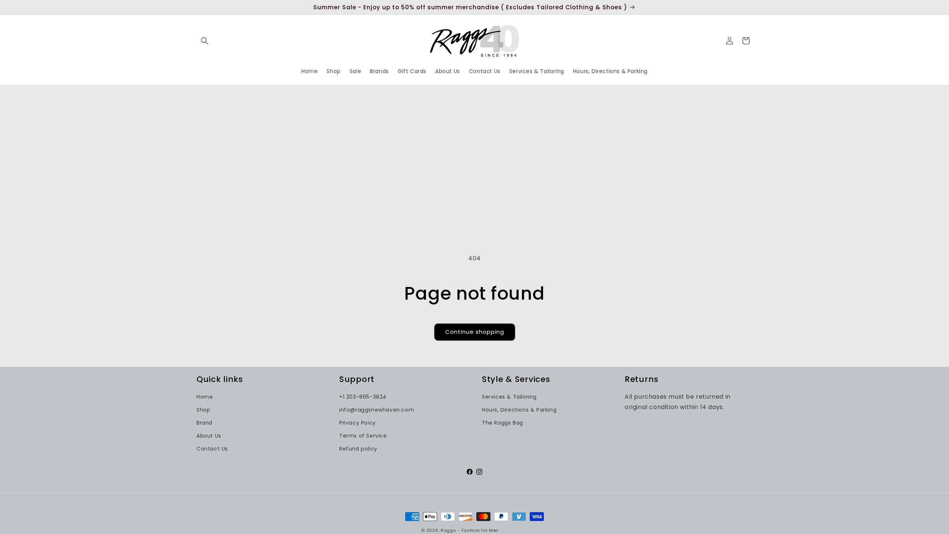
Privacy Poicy (357, 422)
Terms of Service (363, 435)
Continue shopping (474, 332)
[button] (204, 41)
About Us (208, 435)
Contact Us (212, 448)
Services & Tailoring (509, 396)
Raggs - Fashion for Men (470, 530)
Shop (203, 409)
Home (204, 396)
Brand (204, 422)
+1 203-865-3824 (363, 396)
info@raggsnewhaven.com (376, 409)
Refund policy (358, 448)
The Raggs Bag (502, 422)
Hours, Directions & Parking (519, 409)
